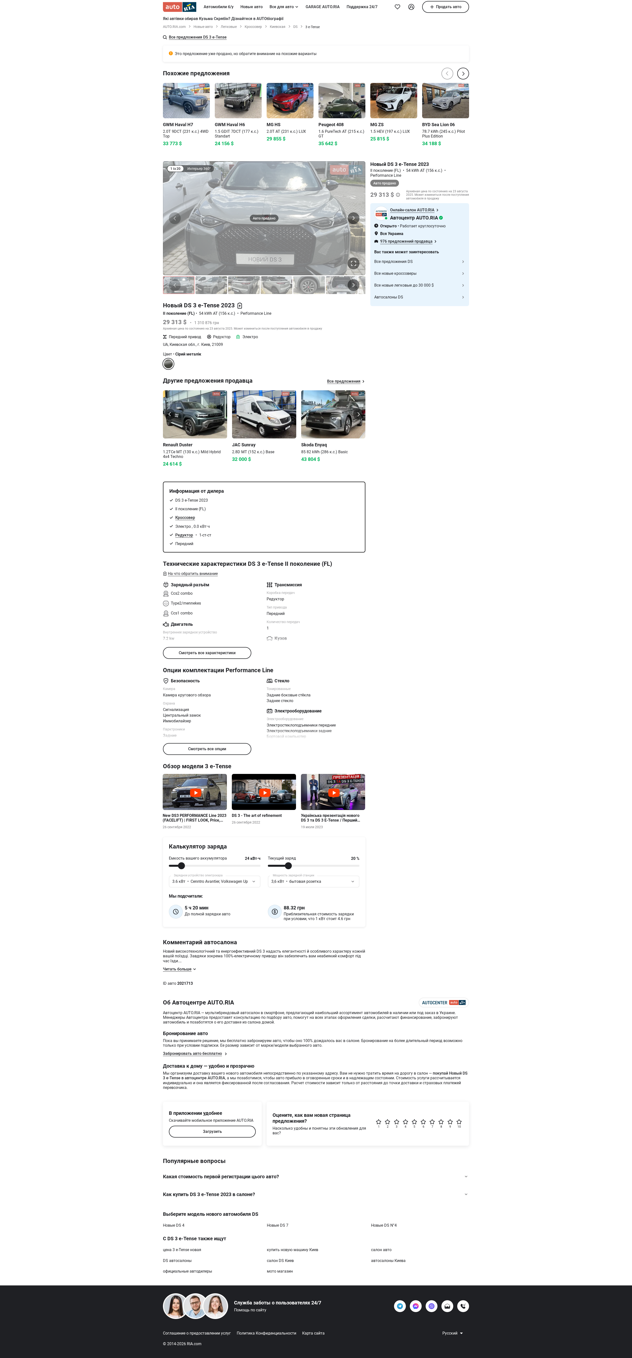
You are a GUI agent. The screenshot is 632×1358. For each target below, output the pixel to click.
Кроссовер (253, 27)
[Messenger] (416, 1306)
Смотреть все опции (207, 749)
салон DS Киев (280, 1260)
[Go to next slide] (358, 414)
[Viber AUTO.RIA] (431, 1306)
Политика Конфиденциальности (266, 1333)
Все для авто (282, 6)
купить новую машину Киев (292, 1249)
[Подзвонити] (463, 1306)
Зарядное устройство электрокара (198, 875)
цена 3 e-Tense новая (182, 1249)
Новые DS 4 (173, 1225)
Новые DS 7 (277, 1225)
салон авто (381, 1249)
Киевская (277, 27)
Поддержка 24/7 (362, 6)
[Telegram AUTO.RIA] (400, 1306)
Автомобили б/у (219, 6)
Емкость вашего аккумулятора (198, 858)
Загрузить (212, 1131)
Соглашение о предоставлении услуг (197, 1333)
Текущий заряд (282, 858)
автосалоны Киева (388, 1260)
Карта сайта (313, 1333)
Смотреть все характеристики (207, 652)
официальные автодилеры (187, 1271)
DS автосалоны (177, 1260)
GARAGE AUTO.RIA (323, 6)
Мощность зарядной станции (293, 875)
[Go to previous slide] (169, 414)
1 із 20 (175, 169)
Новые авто (251, 6)
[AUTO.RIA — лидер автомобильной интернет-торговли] (179, 7)
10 (459, 1126)
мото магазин (280, 1271)
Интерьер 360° (199, 169)
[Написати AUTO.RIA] (447, 1306)
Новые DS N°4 (384, 1225)
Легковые (229, 27)
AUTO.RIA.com (174, 27)
